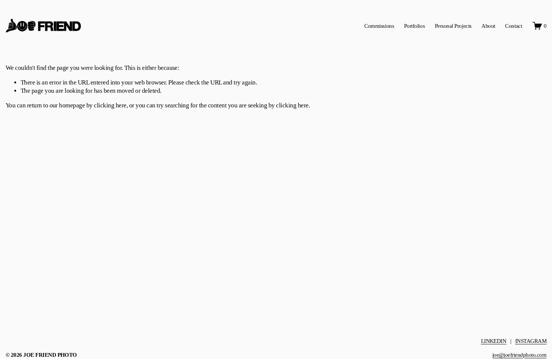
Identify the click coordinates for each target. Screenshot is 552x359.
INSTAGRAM (530, 341)
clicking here (110, 105)
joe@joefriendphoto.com (519, 354)
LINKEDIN (494, 341)
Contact (513, 26)
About (488, 26)
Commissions (379, 26)
